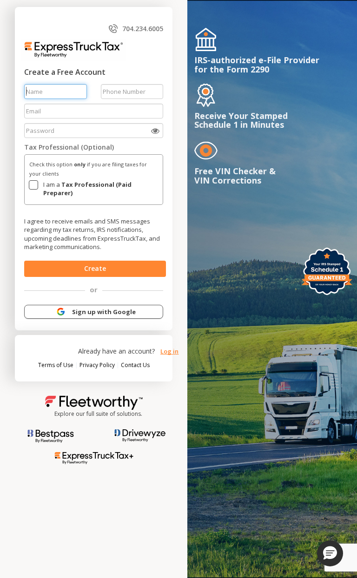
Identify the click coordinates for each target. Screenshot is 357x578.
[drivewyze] (136, 434)
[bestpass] (50, 435)
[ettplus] (93, 457)
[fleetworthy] (94, 401)
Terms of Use (56, 365)
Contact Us (135, 365)
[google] (61, 311)
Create (95, 268)
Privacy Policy (97, 365)
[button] (330, 553)
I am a (87, 188)
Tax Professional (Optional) (69, 147)
